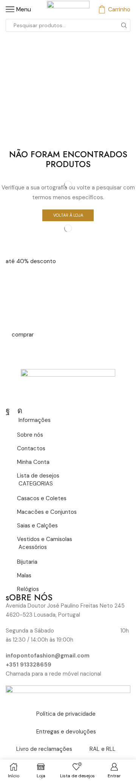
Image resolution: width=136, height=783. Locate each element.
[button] (31, 261)
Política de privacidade (66, 714)
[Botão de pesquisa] (124, 25)
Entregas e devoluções (66, 731)
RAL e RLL (103, 749)
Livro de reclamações (44, 749)
